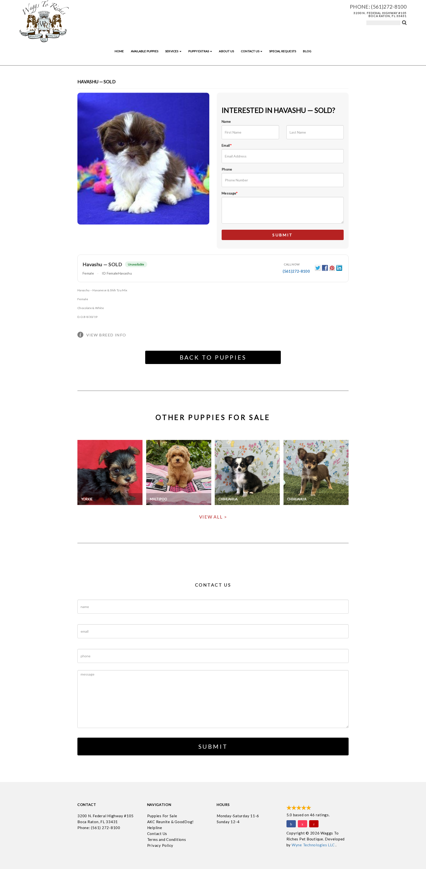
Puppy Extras (199, 51)
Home (119, 51)
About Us (226, 51)
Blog (307, 51)
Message (230, 193)
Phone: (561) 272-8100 (98, 827)
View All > (213, 517)
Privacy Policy (160, 845)
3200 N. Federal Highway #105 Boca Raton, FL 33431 (380, 14)
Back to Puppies (213, 357)
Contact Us (250, 51)
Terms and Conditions (166, 839)
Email (227, 145)
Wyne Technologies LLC (314, 845)
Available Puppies (144, 51)
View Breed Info (106, 334)
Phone (227, 169)
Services (172, 51)
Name (226, 121)
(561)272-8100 (389, 6)
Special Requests (282, 51)
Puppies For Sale (162, 816)
